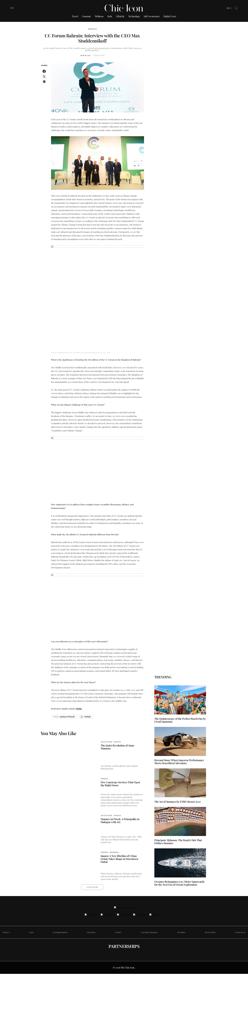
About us (6, 932)
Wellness (99, 16)
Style (109, 16)
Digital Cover (169, 16)
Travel (75, 16)
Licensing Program (60, 932)
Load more (92, 887)
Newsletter (181, 932)
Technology (134, 16)
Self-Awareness (151, 16)
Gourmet (86, 16)
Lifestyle (120, 16)
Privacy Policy (210, 932)
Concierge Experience (149, 932)
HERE (79, 708)
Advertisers (91, 932)
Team (31, 932)
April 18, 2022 (85, 55)
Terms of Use (240, 932)
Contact (118, 932)
